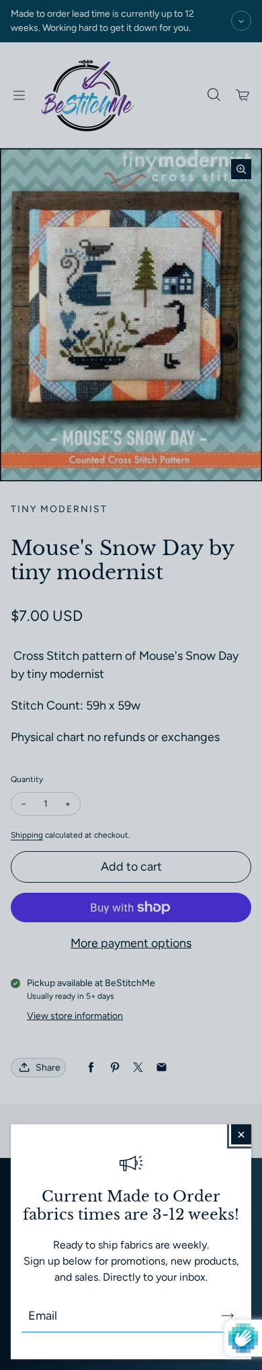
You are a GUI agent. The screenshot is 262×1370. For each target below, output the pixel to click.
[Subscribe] (228, 1315)
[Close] (241, 1134)
